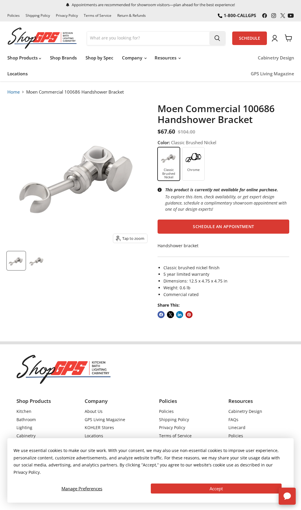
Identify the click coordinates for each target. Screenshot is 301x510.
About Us (94, 411)
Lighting (24, 427)
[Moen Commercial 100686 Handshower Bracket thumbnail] (16, 260)
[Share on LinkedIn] (179, 314)
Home (13, 92)
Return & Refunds (131, 16)
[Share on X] (170, 314)
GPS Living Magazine (272, 74)
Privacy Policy (67, 16)
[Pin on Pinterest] (189, 314)
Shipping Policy (38, 16)
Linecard (236, 427)
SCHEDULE (249, 38)
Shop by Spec (99, 58)
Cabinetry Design (276, 58)
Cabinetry (26, 435)
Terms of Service (97, 16)
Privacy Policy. (27, 472)
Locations (17, 74)
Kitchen (23, 411)
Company (132, 58)
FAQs (233, 419)
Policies (13, 16)
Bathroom (26, 419)
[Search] (217, 38)
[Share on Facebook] (161, 314)
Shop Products (23, 58)
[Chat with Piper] (287, 496)
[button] (223, 227)
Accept (216, 488)
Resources (166, 58)
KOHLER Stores (99, 427)
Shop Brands (63, 58)
